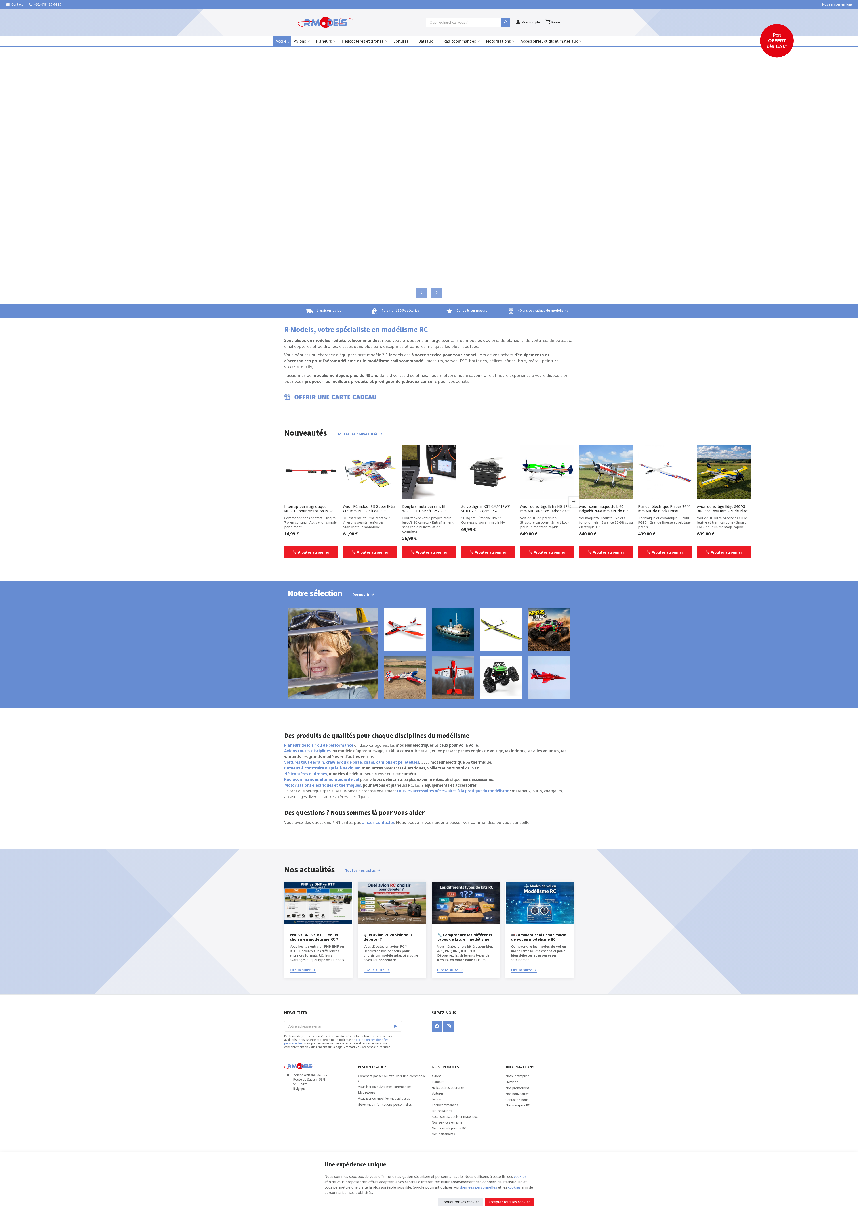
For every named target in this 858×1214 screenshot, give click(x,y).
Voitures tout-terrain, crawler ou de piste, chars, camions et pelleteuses (351, 762)
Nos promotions (517, 1088)
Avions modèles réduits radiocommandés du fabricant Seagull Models (429, 175)
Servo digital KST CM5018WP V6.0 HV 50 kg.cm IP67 (485, 508)
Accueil (282, 41)
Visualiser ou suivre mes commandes (385, 1086)
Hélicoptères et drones (362, 41)
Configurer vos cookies (460, 1201)
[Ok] (396, 1026)
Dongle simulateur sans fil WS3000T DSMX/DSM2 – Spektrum (423, 508)
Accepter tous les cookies (509, 1201)
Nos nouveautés (517, 1094)
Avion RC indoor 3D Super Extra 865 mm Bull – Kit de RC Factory (369, 508)
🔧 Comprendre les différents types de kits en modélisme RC (464, 936)
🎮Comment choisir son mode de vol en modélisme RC (538, 936)
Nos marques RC (517, 1105)
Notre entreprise (517, 1076)
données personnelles (478, 1187)
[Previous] (421, 293)
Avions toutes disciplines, (308, 750)
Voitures (400, 41)
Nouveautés (305, 432)
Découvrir (361, 594)
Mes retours (367, 1092)
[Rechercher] (505, 22)
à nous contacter (378, 822)
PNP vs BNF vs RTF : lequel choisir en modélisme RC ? (314, 936)
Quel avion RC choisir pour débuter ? (388, 936)
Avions (300, 41)
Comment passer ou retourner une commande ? (392, 1078)
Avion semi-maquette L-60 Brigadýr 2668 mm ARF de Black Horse (605, 508)
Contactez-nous (516, 1100)
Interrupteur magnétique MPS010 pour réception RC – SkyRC (308, 508)
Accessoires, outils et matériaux (549, 41)
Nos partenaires (443, 1134)
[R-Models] (325, 22)
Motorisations (498, 41)
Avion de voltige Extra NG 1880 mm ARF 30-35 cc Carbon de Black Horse (545, 508)
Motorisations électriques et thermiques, (323, 785)
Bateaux (425, 41)
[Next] (436, 293)
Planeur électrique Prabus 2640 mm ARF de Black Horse (664, 508)
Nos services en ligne (447, 1122)
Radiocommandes (459, 41)
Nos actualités (309, 869)
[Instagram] (448, 1026)
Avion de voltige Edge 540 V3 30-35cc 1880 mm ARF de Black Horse (723, 508)
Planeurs (324, 41)
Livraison (511, 1082)
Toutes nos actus (360, 870)
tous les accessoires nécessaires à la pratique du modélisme (453, 790)
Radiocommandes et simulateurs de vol (321, 779)
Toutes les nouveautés (357, 434)
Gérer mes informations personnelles (385, 1104)
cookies (520, 1176)
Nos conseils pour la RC (449, 1128)
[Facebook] (437, 1026)
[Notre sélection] (333, 653)
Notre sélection (315, 593)
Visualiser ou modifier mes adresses (384, 1098)
